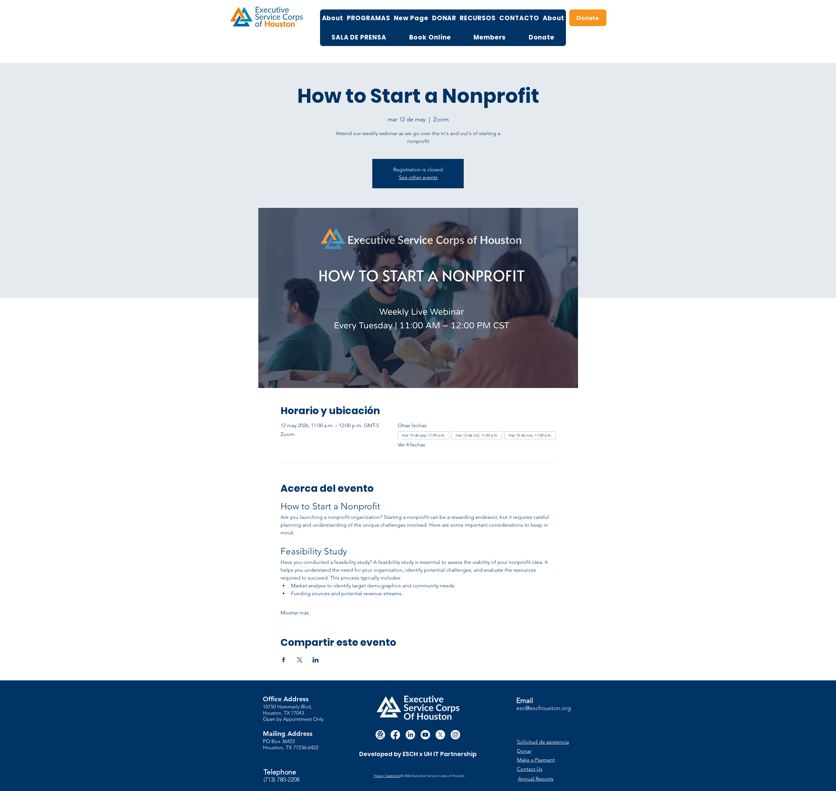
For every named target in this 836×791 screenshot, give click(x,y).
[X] (440, 734)
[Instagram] (455, 734)
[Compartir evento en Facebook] (284, 659)
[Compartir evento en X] (300, 659)
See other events (418, 177)
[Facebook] (395, 734)
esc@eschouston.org (543, 708)
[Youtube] (425, 734)
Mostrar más (295, 613)
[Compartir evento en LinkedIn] (316, 659)
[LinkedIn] (410, 734)
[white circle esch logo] (380, 734)
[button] (546, 742)
